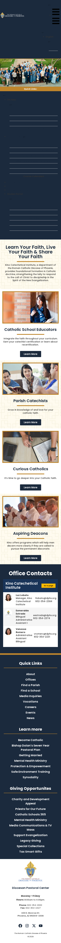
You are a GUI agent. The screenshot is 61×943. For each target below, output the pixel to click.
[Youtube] (41, 926)
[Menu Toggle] (42, 32)
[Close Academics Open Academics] (23, 136)
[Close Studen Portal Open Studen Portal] (10, 199)
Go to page (48, 586)
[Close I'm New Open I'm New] (10, 104)
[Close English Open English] (48, 41)
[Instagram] (27, 926)
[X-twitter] (34, 926)
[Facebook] (20, 926)
